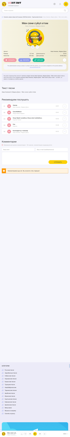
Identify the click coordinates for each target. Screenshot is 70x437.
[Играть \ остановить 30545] (9, 106)
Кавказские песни (10, 402)
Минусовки (8, 407)
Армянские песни (10, 405)
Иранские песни (10, 396)
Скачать (26, 60)
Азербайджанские (10, 387)
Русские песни (9, 370)
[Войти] (60, 4)
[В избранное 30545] (37, 47)
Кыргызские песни (10, 399)
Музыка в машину (10, 410)
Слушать (11, 60)
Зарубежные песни (11, 373)
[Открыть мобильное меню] (66, 4)
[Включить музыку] (35, 434)
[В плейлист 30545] (64, 60)
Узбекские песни (10, 376)
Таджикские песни (10, 390)
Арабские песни (10, 393)
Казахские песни (10, 381)
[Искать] (65, 10)
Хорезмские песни (10, 378)
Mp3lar (40, 60)
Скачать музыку (10, 413)
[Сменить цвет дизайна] (54, 4)
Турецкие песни (10, 384)
